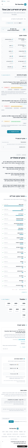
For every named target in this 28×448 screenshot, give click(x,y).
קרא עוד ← (23, 347)
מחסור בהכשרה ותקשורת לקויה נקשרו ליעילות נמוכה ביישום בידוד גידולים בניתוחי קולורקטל (13, 186)
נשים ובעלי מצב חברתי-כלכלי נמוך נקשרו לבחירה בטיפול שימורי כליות (14, 174)
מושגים (18, 436)
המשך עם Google (13, 364)
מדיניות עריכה (22, 434)
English (8, 1)
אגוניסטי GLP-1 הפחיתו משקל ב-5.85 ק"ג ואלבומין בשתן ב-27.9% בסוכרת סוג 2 (14, 116)
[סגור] (2, 441)
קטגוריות (11, 431)
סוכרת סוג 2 (23, 119)
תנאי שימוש (9, 434)
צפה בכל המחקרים (15, 131)
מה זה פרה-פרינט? (12, 436)
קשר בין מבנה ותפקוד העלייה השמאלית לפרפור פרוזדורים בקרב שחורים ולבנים (15, 82)
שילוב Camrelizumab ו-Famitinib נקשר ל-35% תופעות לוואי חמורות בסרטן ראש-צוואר (13, 168)
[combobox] (14, 19)
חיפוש (3, 431)
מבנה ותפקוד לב (16, 89)
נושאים (7, 431)
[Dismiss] (26, 446)
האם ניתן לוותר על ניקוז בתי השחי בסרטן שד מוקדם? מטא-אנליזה (14, 331)
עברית (4, 1)
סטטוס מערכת (4, 436)
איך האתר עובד (23, 436)
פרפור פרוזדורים (23, 85)
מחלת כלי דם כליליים (9, 108)
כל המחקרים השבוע (6, 75)
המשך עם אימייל (13, 373)
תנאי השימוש (12, 378)
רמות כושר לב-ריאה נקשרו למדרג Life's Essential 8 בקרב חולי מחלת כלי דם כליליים (14, 101)
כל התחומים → (24, 292)
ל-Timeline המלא (6, 299)
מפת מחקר (16, 431)
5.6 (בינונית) (7, 121)
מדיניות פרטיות (15, 434)
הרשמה (11, 421)
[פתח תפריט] (2, 4)
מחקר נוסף (5, 348)
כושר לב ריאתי (16, 108)
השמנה (25, 123)
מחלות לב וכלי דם (23, 104)
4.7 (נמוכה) (6, 87)
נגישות (4, 434)
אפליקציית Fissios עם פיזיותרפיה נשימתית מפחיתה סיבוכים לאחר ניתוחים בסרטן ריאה (14, 180)
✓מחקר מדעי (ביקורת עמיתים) (16, 121)
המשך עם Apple (13, 368)
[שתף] (2, 87)
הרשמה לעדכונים (14, 439)
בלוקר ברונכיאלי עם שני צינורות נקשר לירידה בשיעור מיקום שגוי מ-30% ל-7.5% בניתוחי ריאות (13, 162)
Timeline (21, 431)
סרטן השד (22, 341)
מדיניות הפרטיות (17, 378)
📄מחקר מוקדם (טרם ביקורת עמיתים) (17, 87)
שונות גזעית (10, 89)
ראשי (25, 431)
